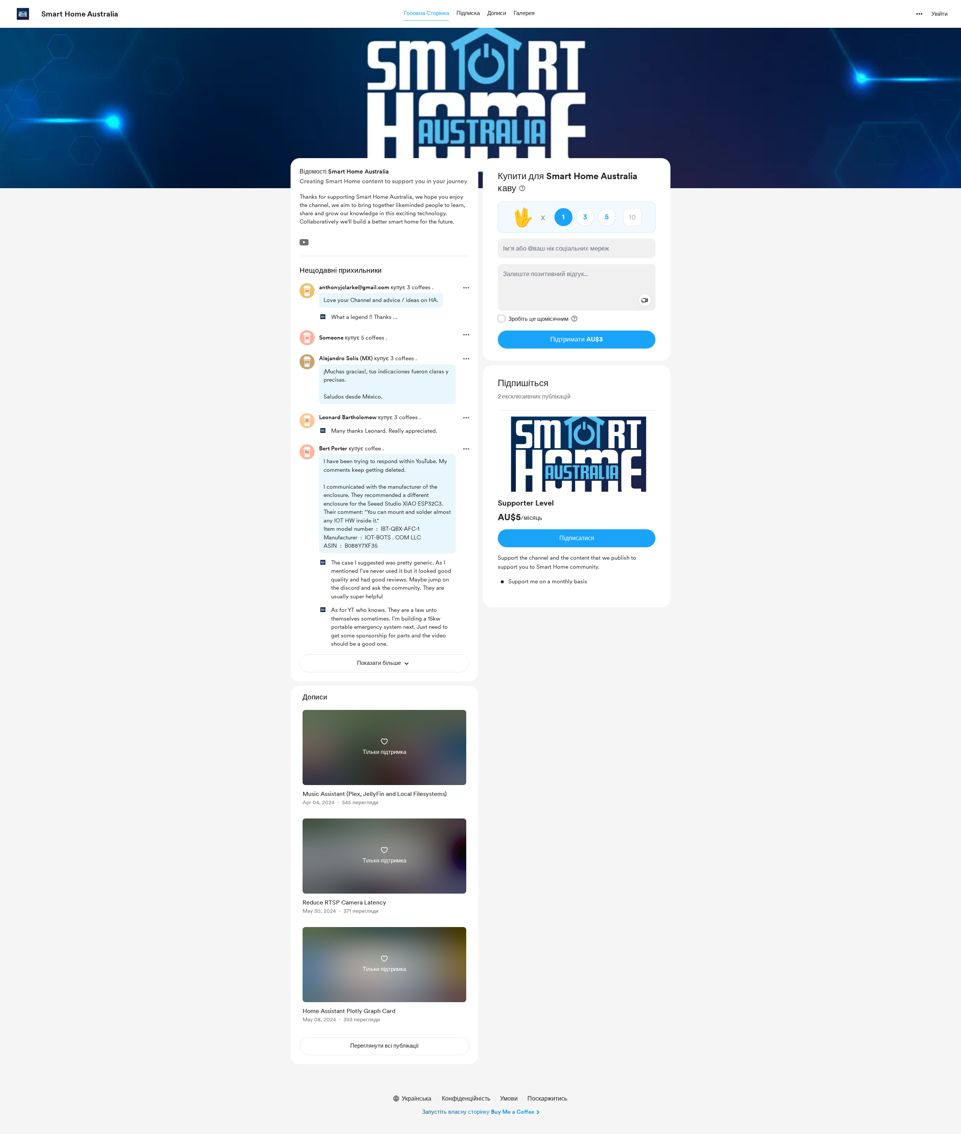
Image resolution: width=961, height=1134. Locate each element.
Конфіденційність (466, 1098)
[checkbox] (533, 318)
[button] (426, 14)
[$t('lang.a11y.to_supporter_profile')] (323, 316)
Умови (509, 1098)
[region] (576, 259)
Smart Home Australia (79, 13)
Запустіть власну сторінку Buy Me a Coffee (478, 1111)
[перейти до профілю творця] (23, 14)
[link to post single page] (384, 759)
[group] (576, 501)
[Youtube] (304, 242)
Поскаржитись (547, 1098)
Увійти (939, 14)
